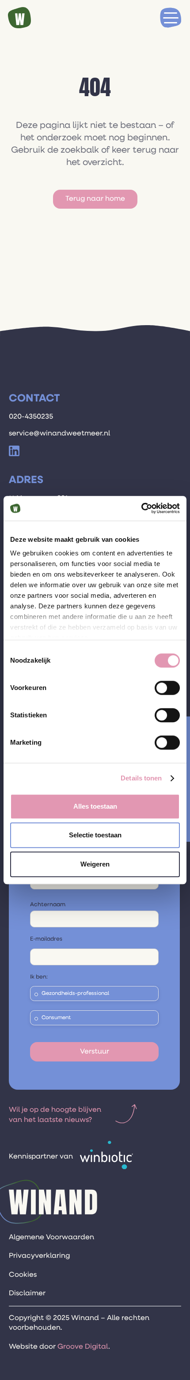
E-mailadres (46, 939)
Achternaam (47, 905)
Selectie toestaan (95, 835)
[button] (170, 17)
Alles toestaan (95, 806)
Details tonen (141, 778)
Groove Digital (82, 1346)
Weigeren (95, 864)
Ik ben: (39, 977)
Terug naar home (95, 198)
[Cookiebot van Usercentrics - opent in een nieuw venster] (141, 508)
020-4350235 (31, 416)
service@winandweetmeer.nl (59, 433)
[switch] (167, 688)
